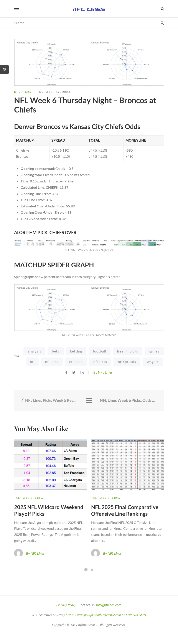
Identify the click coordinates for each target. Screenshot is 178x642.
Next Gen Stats (135, 615)
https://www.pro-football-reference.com (93, 615)
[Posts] (89, 400)
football (99, 351)
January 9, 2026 (28, 498)
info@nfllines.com (108, 605)
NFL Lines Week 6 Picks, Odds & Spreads (128, 400)
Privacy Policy (66, 605)
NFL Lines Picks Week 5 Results (51, 400)
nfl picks (100, 361)
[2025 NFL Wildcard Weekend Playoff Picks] (50, 464)
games (154, 351)
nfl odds (75, 361)
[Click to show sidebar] (4, 69)
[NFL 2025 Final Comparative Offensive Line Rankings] (127, 464)
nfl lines (51, 361)
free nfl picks (127, 351)
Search (162, 23)
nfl (32, 361)
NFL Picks (22, 91)
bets (55, 351)
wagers (153, 361)
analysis (34, 351)
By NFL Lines (103, 372)
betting (76, 351)
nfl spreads (127, 361)
